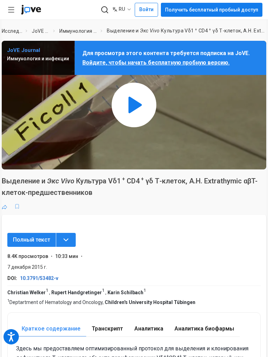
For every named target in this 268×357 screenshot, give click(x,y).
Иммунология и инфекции (78, 31)
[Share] (4, 206)
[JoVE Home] (31, 10)
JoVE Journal (41, 31)
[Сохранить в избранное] (17, 206)
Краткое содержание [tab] (51, 328)
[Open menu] (11, 9)
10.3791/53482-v (39, 278)
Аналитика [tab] (148, 328)
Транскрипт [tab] (107, 328)
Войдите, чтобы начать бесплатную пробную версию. (156, 62)
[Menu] (66, 240)
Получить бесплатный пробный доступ (211, 10)
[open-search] (104, 10)
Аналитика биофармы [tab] (204, 328)
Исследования (12, 31)
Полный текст (31, 239)
